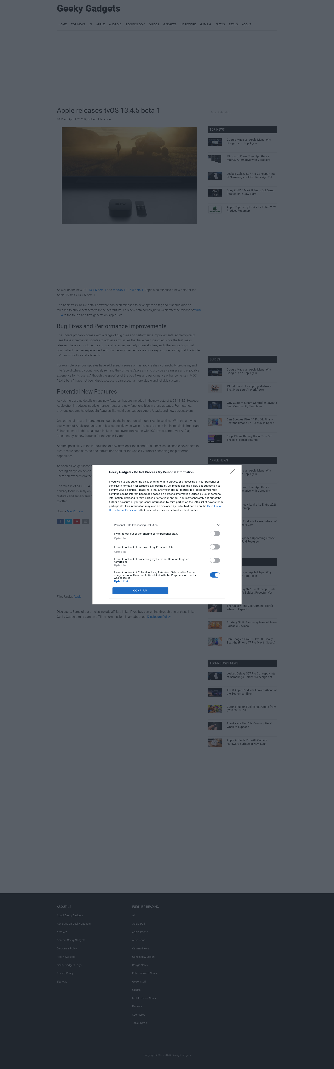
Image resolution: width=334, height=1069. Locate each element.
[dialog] (167, 534)
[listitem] (167, 525)
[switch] (215, 533)
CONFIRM (140, 590)
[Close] (234, 472)
